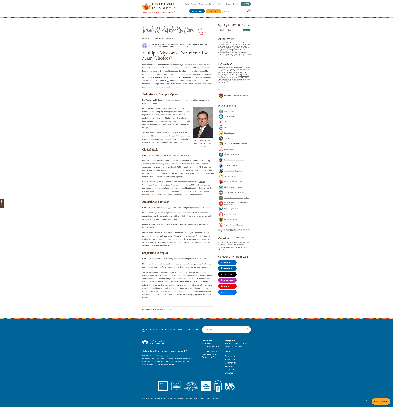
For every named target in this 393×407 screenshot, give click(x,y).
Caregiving (227, 138)
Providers (194, 4)
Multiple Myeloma (167, 309)
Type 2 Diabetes (229, 133)
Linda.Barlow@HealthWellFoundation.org (230, 247)
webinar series (244, 76)
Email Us (228, 351)
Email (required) (226, 30)
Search (248, 329)
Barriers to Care (229, 149)
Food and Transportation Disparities (235, 144)
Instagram (228, 280)
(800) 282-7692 (210, 357)
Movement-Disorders (230, 219)
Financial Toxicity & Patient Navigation (236, 95)
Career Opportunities (213, 398)
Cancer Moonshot (229, 116)
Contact (228, 4)
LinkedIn (227, 263)
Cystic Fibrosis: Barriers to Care (234, 192)
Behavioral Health (229, 111)
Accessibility (188, 398)
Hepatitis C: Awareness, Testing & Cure (236, 198)
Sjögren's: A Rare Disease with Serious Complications (236, 203)
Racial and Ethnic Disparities (233, 171)
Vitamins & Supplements (231, 154)
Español (235, 4)
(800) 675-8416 (212, 354)
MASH (226, 127)
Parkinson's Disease (230, 176)
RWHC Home (146, 38)
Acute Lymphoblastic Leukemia (234, 160)
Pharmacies (203, 4)
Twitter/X (227, 274)
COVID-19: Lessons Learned (233, 187)
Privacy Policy (178, 398)
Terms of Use (168, 398)
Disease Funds (197, 11)
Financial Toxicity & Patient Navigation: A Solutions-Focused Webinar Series (234, 68)
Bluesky (227, 292)
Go (248, 11)
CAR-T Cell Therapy (230, 214)
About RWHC (158, 38)
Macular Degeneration (231, 209)
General (155, 309)
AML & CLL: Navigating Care (233, 182)
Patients (186, 4)
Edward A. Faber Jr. (150, 68)
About (220, 4)
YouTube (227, 286)
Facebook (227, 268)
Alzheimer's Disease (230, 165)
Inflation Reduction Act (231, 122)
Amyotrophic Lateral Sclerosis (233, 225)
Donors (211, 4)
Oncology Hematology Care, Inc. (173, 71)
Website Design (199, 398)
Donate (246, 4)
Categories (170, 38)
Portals (213, 11)
